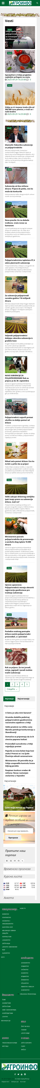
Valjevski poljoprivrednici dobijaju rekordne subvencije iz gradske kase (19, 338)
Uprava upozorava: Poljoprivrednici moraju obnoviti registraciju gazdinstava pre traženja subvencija (19, 589)
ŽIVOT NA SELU (25, 1026)
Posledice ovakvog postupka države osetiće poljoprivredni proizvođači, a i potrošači (18, 634)
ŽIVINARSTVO (25, 980)
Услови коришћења (22, 1079)
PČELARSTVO (25, 983)
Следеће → (12, 689)
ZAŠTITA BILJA (6, 943)
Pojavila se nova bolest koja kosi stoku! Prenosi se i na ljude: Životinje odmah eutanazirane (19, 753)
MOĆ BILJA (5, 1046)
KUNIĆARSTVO (25, 990)
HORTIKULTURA (6, 937)
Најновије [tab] (9, 698)
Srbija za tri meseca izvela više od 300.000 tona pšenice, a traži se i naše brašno (19, 109)
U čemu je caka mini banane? (18, 713)
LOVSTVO (5, 1017)
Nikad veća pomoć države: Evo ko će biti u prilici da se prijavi (19, 462)
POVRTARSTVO (6, 917)
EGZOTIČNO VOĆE (7, 927)
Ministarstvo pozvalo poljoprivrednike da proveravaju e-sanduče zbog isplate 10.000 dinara (19, 540)
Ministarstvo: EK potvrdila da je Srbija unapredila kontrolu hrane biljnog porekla (20, 763)
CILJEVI (23, 1046)
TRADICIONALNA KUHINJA (9, 1043)
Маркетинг (5, 1082)
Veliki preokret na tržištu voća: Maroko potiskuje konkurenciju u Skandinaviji (20, 730)
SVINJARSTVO (25, 966)
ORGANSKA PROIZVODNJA (28, 994)
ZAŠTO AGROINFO (26, 1043)
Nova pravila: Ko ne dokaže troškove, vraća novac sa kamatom (17, 223)
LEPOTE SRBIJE (25, 1033)
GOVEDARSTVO (25, 963)
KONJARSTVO (25, 976)
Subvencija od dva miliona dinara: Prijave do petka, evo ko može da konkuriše (19, 189)
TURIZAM (23, 1030)
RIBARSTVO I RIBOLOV (27, 987)
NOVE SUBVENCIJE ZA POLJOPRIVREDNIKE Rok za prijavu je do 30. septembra (17, 378)
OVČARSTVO (24, 970)
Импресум (14, 1082)
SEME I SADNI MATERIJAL (9, 1010)
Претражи (13, 837)
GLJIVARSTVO (6, 953)
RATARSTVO (5, 914)
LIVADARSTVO (6, 940)
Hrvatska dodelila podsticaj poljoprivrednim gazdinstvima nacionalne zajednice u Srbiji (18, 720)
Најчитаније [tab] (23, 698)
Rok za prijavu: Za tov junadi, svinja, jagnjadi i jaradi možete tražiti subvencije (18, 670)
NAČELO (23, 1050)
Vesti (10, 53)
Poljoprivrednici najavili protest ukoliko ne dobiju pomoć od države (19, 420)
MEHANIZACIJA (5, 1021)
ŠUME (4, 1000)
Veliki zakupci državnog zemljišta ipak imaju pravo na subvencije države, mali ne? (19, 499)
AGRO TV (23, 908)
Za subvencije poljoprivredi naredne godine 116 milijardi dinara (17, 298)
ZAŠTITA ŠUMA (6, 1006)
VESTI (3, 957)
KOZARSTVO (24, 973)
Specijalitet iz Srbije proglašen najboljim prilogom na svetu (18, 76)
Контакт (23, 1082)
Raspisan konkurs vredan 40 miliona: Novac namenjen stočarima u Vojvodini (17, 773)
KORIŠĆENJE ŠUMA (7, 1013)
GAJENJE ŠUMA (6, 1003)
